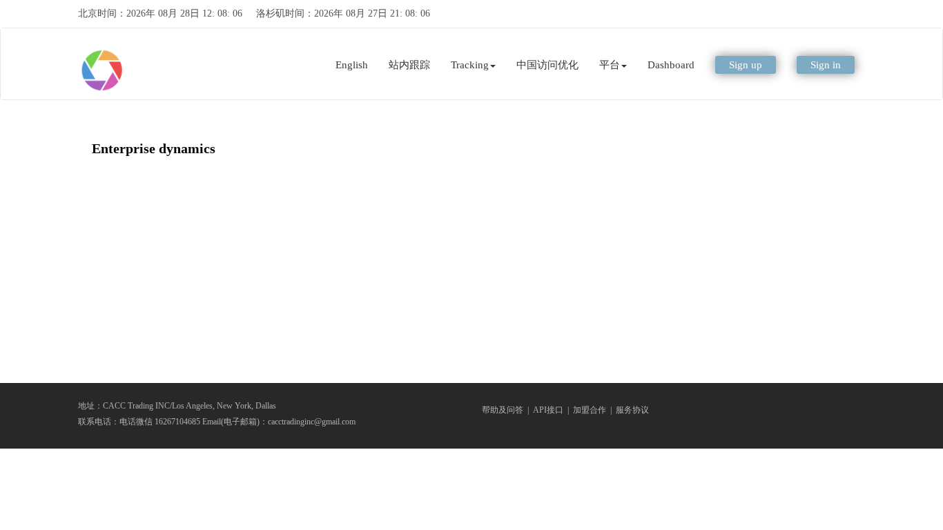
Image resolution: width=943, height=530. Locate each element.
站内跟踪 (409, 64)
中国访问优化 (547, 64)
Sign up (745, 64)
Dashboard (671, 64)
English (352, 64)
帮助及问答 (502, 410)
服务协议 (632, 410)
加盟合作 (589, 410)
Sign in (825, 64)
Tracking (470, 64)
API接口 (548, 410)
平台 (609, 64)
